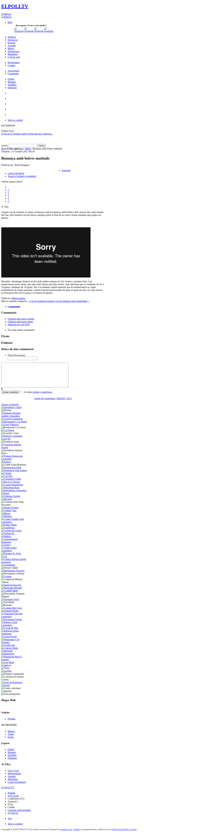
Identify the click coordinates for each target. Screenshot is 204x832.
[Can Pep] (6, 476)
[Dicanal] (6, 499)
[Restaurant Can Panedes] (14, 642)
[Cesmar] (6, 576)
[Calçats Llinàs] (9, 648)
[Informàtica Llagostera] (13, 490)
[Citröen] (6, 473)
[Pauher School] (9, 507)
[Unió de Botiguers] (11, 682)
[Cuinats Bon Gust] (11, 608)
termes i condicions (42, 392)
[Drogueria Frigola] (11, 619)
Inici (21, 148)
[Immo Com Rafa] (14, 459)
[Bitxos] (5, 513)
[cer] (4, 556)
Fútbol (11, 749)
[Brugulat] (7, 651)
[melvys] (6, 665)
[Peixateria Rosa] (10, 487)
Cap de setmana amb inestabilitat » (72, 301)
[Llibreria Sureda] (10, 496)
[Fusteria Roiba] (9, 610)
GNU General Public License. (124, 829)
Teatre (11, 734)
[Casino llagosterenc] (12, 484)
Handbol (12, 755)
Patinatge (12, 758)
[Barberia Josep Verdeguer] (14, 633)
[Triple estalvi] (14, 550)
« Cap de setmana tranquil (41, 301)
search (4, 145)
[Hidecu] (6, 536)
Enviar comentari (10, 392)
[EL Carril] (12, 418)
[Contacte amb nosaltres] (48, 31)
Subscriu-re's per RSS (19, 324)
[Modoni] (6, 516)
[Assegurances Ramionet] (14, 542)
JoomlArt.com (66, 829)
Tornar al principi (10, 404)
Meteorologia (18, 298)
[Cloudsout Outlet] (11, 479)
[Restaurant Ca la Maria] (14, 421)
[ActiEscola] (8, 645)
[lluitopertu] (7, 653)
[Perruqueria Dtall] (11, 467)
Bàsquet (12, 752)
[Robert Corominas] (11, 436)
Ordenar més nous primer (20, 321)
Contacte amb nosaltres (19, 810)
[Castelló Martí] (9, 590)
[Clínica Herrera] (14, 562)
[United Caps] (8, 510)
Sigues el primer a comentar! (22, 176)
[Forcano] (14, 616)
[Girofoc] (6, 671)
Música (11, 731)
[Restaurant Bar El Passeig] (14, 659)
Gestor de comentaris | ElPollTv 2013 (53, 398)
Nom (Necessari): (16, 355)
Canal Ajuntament (17, 782)
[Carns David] (9, 636)
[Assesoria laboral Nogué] (14, 447)
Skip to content (15, 120)
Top (10, 818)
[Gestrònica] (8, 527)
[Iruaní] (5, 685)
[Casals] (11, 530)
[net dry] (6, 438)
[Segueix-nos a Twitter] (29, 31)
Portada (11, 718)
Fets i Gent (13, 770)
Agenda (12, 776)
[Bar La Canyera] (10, 481)
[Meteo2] (6, 17)
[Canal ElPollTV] (39, 31)
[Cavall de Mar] (9, 628)
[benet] (5, 493)
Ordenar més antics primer (21, 318)
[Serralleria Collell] (11, 407)
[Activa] (6, 545)
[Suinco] (6, 461)
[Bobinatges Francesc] (13, 570)
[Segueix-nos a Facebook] (19, 31)
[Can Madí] (7, 662)
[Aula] (14, 522)
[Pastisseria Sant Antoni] (14, 470)
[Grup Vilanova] (10, 424)
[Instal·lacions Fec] (11, 585)
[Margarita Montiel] (11, 588)
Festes (11, 737)
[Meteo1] (6, 14)
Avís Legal (13, 795)
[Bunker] (14, 416)
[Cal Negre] (7, 430)
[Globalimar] (8, 565)
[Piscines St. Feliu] (11, 553)
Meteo (28, 148)
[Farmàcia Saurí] (10, 599)
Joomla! (76, 829)
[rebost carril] (14, 625)
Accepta (28, 392)
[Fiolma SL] (8, 533)
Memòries (13, 779)
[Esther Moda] (9, 524)
